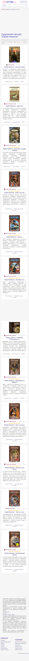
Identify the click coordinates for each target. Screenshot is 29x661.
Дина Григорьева (19, 251)
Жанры (2, 643)
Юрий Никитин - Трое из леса (14, 512)
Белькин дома (6, 612)
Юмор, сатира (18, 649)
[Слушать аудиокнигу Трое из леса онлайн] (14, 498)
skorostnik (16, 398)
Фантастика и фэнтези (20, 641)
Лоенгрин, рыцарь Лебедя (9, 614)
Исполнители (4, 648)
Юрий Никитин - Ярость (14, 237)
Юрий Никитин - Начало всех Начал (14, 468)
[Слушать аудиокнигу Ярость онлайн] (14, 223)
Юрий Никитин (9, 81)
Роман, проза (11, 64)
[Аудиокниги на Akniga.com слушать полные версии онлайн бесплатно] (9, 1)
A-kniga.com (26, 653)
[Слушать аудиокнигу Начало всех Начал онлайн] (14, 454)
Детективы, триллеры (20, 643)
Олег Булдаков (15, 353)
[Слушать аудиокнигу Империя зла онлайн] (14, 266)
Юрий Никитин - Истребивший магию (14, 554)
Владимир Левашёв (18, 525)
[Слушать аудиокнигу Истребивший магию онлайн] (14, 539)
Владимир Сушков (19, 295)
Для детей (17, 645)
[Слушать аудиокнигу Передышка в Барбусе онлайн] (14, 367)
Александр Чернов (19, 483)
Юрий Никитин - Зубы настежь (14, 192)
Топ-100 (3, 645)
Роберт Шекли (7, 353)
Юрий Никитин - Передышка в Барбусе (14, 381)
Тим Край (16, 81)
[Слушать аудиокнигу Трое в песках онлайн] (14, 411)
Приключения (18, 648)
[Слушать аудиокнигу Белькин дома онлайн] (14, 54)
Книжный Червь (16, 122)
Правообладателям (5, 641)
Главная (3, 640)
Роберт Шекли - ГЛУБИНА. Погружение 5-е (14, 338)
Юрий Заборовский (19, 208)
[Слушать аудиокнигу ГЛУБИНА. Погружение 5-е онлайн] (14, 327)
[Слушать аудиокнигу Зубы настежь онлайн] (14, 179)
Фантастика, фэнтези (11, 103)
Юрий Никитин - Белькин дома (14, 67)
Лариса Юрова (15, 166)
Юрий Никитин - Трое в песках (14, 425)
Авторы (3, 646)
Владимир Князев (19, 439)
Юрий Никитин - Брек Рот (14, 106)
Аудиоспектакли (11, 508)
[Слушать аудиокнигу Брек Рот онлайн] (14, 94)
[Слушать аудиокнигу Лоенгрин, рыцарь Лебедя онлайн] (14, 135)
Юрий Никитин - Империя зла (14, 280)
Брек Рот (5, 613)
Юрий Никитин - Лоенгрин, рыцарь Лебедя (14, 149)
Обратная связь (5, 649)
